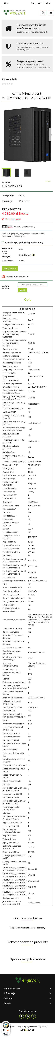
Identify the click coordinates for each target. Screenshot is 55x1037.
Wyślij (22, 290)
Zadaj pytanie (10, 268)
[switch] (5, 1033)
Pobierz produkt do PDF (17, 276)
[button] (48, 3)
